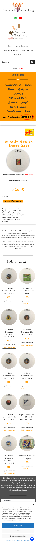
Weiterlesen (27, 304)
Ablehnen (18, 531)
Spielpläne (12, 102)
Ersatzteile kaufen (7, 213)
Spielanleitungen (13, 111)
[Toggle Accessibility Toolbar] (32, 539)
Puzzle (27, 111)
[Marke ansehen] (29, 137)
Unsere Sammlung (22, 46)
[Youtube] (20, 18)
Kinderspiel (14, 217)
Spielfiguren (23, 89)
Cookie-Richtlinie (10, 540)
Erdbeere (13, 215)
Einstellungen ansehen (18, 536)
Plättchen (17, 219)
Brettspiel (5, 221)
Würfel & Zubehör (18, 106)
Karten (11, 89)
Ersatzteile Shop (27, 50)
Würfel (11, 219)
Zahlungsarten (7, 500)
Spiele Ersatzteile (18, 211)
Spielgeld (24, 102)
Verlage (28, 84)
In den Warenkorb (13, 201)
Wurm (18, 215)
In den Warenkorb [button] (9, 304)
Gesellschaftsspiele (13, 84)
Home (10, 46)
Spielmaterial (6, 215)
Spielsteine (18, 93)
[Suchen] (32, 62)
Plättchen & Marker (18, 98)
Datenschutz (19, 540)
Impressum (27, 540)
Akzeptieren (18, 525)
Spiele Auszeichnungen (10, 50)
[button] (33, 504)
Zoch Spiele (8, 211)
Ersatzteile (16, 213)
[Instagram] (15, 18)
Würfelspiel (5, 219)
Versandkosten (29, 174)
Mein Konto (18, 55)
